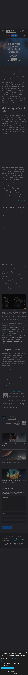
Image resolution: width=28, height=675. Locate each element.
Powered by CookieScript (14, 673)
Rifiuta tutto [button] (20, 668)
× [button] (26, 652)
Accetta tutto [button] (7, 668)
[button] (14, 671)
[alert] (14, 337)
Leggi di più (13, 658)
